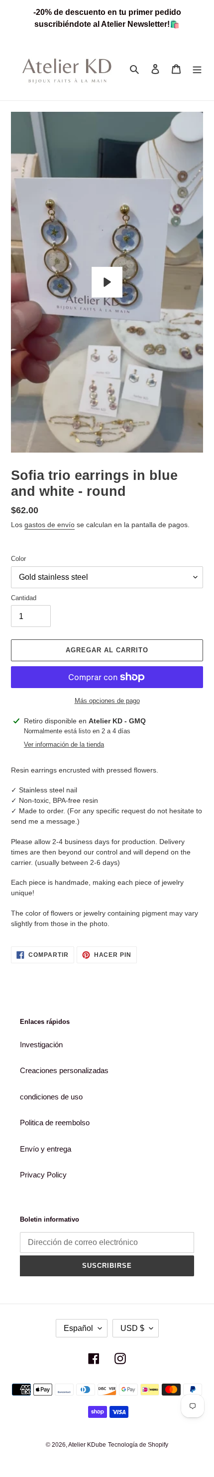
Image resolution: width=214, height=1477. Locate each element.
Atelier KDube (87, 1444)
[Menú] (197, 68)
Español (78, 1328)
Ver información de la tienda (64, 744)
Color (18, 558)
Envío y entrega (45, 1149)
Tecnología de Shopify (138, 1444)
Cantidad (23, 598)
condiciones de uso (51, 1096)
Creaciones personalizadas (64, 1070)
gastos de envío (49, 525)
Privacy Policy (43, 1174)
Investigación (41, 1044)
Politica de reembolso (55, 1122)
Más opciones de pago (107, 700)
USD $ (132, 1328)
